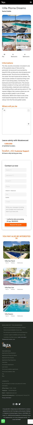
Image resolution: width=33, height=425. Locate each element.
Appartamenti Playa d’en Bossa (9, 355)
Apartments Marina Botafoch (9, 353)
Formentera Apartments (8, 364)
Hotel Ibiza (4, 362)
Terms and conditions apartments (10, 369)
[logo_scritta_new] (3, 2)
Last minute (5, 367)
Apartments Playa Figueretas (9, 360)
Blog (3, 376)
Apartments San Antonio (8, 357)
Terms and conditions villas (8, 371)
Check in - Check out (11, 190)
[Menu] (31, 2)
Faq (3, 373)
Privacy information (6, 397)
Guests (7, 197)
